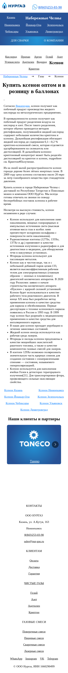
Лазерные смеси (34, 651)
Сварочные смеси (34, 644)
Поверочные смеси (34, 631)
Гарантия (34, 573)
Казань (11, 17)
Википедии (23, 105)
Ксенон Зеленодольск (51, 396)
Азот (60, 56)
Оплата (34, 560)
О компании (54, 40)
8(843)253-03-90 (50, 7)
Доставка (34, 567)
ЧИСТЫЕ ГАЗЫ (34, 583)
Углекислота (12, 62)
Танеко (35, 461)
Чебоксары (11, 31)
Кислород (11, 56)
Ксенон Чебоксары (17, 403)
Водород (42, 62)
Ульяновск (31, 31)
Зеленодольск (55, 25)
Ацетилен (28, 62)
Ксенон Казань (13, 390)
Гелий (49, 56)
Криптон (34, 68)
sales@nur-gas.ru (34, 541)
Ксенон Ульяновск (51, 403)
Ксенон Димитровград (34, 409)
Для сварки (20, 40)
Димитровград (54, 31)
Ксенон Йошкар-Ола (17, 396)
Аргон (38, 56)
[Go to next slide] (55, 444)
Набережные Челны (15, 76)
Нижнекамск (12, 25)
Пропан (25, 56)
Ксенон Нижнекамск (51, 390)
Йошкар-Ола (33, 25)
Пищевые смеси (34, 638)
